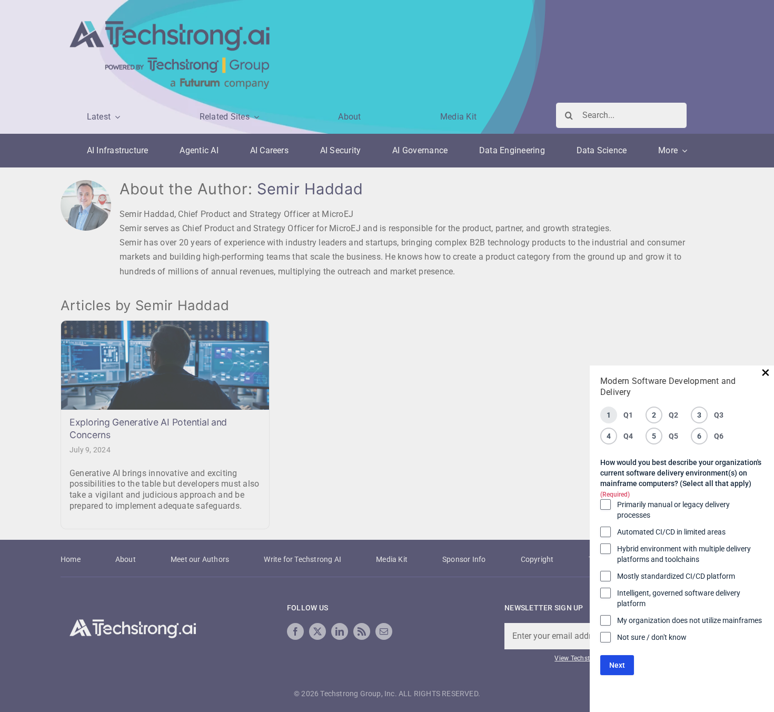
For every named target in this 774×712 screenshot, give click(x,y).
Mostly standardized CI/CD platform (676, 576)
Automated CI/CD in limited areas (671, 532)
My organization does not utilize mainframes (689, 620)
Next (617, 665)
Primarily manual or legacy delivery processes (673, 509)
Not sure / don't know (652, 637)
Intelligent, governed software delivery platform (678, 598)
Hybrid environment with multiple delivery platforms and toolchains (684, 554)
